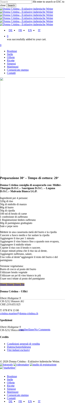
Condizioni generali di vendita (23, 343)
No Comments (42, 329)
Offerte (11, 382)
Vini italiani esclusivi (18, 350)
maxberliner (26, 329)
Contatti (11, 398)
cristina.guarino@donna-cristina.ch (19, 313)
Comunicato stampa (18, 395)
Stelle (10, 379)
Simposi (11, 388)
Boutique (12, 376)
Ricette (11, 385)
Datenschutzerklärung (19, 346)
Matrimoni (12, 392)
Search (11, 5)
